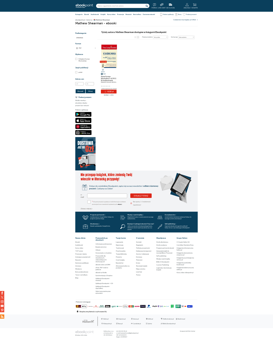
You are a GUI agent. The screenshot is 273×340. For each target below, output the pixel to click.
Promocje (120, 14)
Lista (135, 37)
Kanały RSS (2, 316)
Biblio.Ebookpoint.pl (169, 323)
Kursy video (111, 14)
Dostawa (139, 257)
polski (80, 72)
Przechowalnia (120, 251)
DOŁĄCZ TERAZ (141, 196)
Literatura (79, 37)
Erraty (138, 263)
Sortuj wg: (174, 37)
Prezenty (119, 257)
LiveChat (139, 272)
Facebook (2, 293)
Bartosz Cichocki (116, 82)
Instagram (2, 301)
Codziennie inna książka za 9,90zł (184, 20)
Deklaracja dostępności (143, 251)
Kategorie (79, 14)
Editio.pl (150, 319)
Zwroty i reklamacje (142, 254)
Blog (76, 278)
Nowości (129, 14)
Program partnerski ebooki (165, 248)
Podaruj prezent (191, 14)
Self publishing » (170, 224)
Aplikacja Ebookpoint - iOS (104, 283)
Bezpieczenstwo (101, 247)
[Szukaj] (146, 6)
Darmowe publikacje (82, 263)
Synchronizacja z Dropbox (104, 275)
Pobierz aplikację (168, 14)
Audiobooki (95, 14)
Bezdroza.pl (181, 319)
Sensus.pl (136, 319)
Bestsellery (137, 14)
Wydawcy (78, 269)
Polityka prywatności (143, 248)
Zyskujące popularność (82, 257)
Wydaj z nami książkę (163, 259)
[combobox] (160, 37)
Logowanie (119, 242)
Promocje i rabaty (81, 254)
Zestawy (78, 266)
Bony (180, 14)
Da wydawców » (170, 215)
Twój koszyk (120, 248)
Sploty (150, 323)
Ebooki (86, 14)
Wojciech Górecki (106, 82)
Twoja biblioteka (121, 254)
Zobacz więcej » (86, 209)
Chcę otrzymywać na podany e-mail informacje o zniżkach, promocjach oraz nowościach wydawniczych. (109, 202)
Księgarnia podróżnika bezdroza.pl (184, 263)
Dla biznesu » (94, 224)
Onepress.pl (122, 319)
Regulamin (139, 245)
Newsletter (119, 263)
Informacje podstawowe (104, 244)
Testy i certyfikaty (81, 275)
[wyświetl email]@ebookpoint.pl (129, 333)
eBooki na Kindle (101, 272)
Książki (103, 14)
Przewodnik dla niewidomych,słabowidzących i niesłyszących (101, 259)
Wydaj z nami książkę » (135, 215)
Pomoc (138, 275)
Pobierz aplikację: (81, 110)
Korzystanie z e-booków (104, 253)
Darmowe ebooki (149, 14)
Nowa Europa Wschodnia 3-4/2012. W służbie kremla (108, 78)
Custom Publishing (162, 265)
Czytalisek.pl (137, 323)
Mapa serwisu (140, 269)
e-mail (82, 195)
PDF (87, 48)
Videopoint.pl (107, 323)
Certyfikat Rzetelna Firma (185, 245)
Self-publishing (161, 256)
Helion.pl (106, 319)
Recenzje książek (141, 266)
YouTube (2, 306)
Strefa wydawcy (161, 245)
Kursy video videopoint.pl (185, 272)
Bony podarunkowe (81, 272)
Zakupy (98, 250)
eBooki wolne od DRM (103, 264)
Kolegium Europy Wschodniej (84, 60)
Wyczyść (80, 91)
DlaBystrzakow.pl (168, 319)
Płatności (139, 260)
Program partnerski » (97, 215)
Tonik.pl (193, 331)
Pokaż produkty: (147, 37)
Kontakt (139, 242)
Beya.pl (120, 323)
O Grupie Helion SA (183, 242)
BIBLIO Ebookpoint (162, 262)
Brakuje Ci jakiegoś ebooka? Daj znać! (140, 224)
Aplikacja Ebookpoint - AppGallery (103, 287)
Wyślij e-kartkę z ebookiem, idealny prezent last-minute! (82, 102)
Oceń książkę (120, 260)
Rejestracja (119, 245)
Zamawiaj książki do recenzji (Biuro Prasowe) (164, 252)
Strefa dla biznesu (162, 242)
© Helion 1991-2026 (81, 335)
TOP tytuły (79, 251)
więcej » (120, 204)
